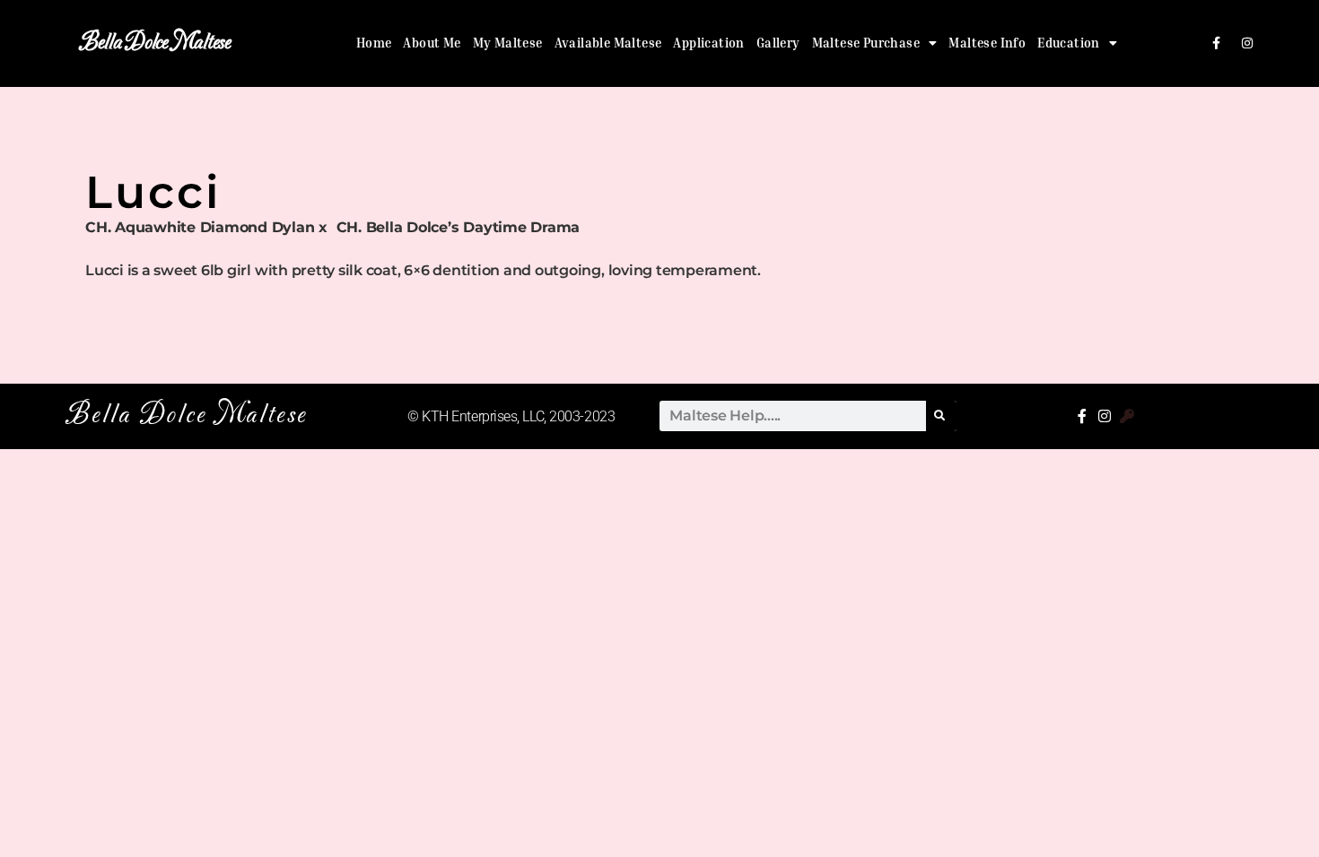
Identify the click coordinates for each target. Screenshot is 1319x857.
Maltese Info (987, 42)
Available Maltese (608, 42)
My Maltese (508, 42)
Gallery (778, 42)
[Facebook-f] (1216, 43)
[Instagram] (1247, 43)
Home (374, 42)
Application (708, 42)
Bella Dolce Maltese (155, 42)
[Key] (1127, 416)
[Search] (941, 416)
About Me (431, 42)
